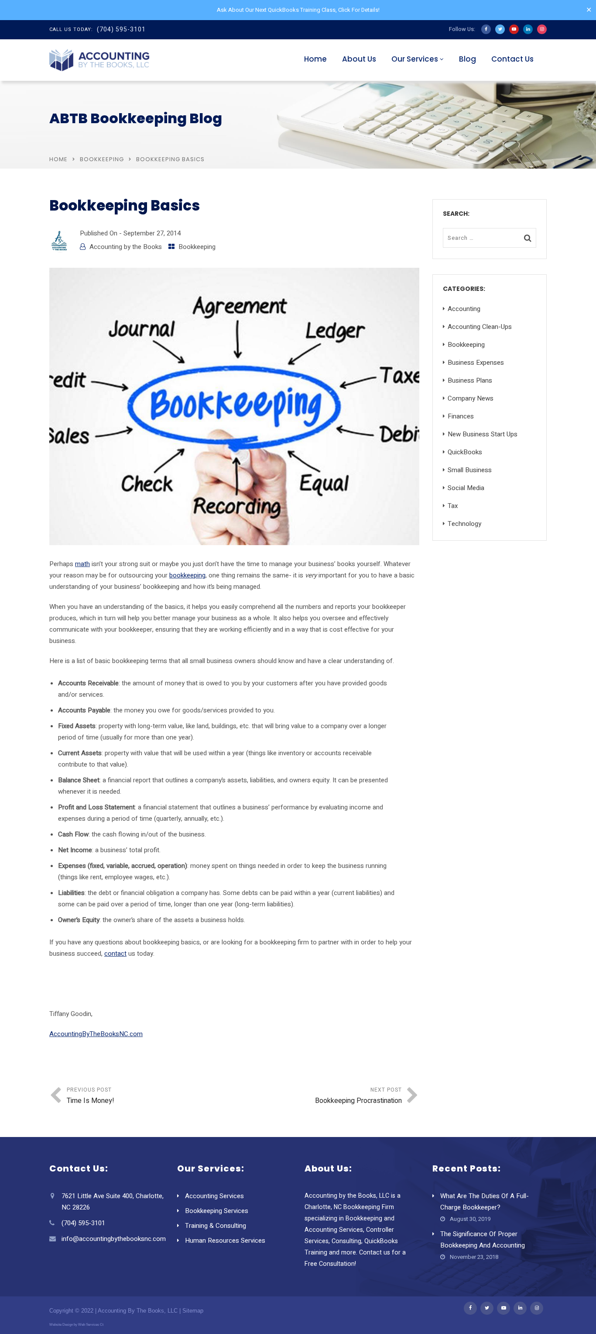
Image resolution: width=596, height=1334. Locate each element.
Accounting (464, 309)
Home (315, 59)
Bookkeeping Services (216, 1211)
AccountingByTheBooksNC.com (96, 1034)
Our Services (414, 59)
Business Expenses (476, 362)
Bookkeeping (102, 159)
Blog (467, 59)
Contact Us (512, 59)
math (82, 564)
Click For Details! (359, 10)
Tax (453, 506)
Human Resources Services (225, 1240)
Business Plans (470, 380)
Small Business (470, 470)
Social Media (466, 488)
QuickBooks (465, 452)
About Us (359, 59)
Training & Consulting (215, 1225)
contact (115, 953)
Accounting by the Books (125, 247)
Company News (470, 398)
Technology (464, 524)
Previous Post (90, 1096)
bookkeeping (187, 575)
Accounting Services (214, 1196)
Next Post (358, 1096)
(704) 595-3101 (121, 29)
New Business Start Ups (482, 434)
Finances (461, 416)
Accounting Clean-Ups (480, 327)
